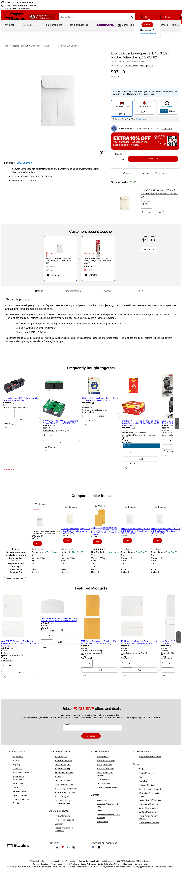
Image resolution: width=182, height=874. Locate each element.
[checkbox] (60, 275)
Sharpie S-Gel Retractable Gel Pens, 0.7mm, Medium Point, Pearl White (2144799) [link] (97, 261)
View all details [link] (24, 163)
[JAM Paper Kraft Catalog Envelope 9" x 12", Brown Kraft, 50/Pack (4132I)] (100, 617)
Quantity (119, 154)
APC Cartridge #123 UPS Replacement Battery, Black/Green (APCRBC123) (60, 422)
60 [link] (93, 403)
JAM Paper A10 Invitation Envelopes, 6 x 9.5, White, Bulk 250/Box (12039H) (139, 642)
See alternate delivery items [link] (94, 410)
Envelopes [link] (49, 46)
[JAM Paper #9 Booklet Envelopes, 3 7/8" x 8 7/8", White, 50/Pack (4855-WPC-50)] (60, 605)
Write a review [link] (131, 65)
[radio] (122, 107)
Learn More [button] (167, 128)
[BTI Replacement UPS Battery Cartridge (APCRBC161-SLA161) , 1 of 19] (22, 385)
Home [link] (7, 46)
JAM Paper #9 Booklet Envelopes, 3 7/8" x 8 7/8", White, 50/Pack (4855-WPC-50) (59, 619)
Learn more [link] (149, 94)
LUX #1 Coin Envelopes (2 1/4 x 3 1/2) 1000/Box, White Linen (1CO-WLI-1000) (135, 530)
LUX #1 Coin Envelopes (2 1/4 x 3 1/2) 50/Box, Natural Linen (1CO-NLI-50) (159, 193)
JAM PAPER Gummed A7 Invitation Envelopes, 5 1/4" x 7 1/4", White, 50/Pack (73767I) (20, 643)
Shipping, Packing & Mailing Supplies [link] (27, 46)
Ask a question (146, 65)
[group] (22, 423)
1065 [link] (95, 266)
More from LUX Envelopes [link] (69, 46)
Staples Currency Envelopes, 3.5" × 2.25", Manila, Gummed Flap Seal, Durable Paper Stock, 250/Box (105, 530)
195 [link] (53, 425)
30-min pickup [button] (88, 412)
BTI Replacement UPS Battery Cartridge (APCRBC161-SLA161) (21, 399)
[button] (132, 17)
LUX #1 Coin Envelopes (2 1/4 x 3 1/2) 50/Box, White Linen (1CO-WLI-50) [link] (60, 261)
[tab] (39, 291)
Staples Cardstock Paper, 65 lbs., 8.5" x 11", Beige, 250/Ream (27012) (100, 399)
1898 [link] (133, 428)
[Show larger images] (102, 152)
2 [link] (130, 646)
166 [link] (107, 549)
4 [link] (13, 403)
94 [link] (91, 646)
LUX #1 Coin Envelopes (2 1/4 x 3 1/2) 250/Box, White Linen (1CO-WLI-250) (165, 530)
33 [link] (12, 648)
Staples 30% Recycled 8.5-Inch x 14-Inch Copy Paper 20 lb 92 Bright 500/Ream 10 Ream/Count (140, 423)
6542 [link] (173, 425)
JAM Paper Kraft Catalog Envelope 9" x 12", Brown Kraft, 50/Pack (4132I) (98, 642)
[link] (31, 2)
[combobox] (97, 17)
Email (66, 724)
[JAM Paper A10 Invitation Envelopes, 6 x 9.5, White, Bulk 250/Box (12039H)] (140, 617)
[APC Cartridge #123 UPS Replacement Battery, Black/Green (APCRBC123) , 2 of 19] (61, 397)
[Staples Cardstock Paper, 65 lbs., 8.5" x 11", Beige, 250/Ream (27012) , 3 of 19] (101, 385)
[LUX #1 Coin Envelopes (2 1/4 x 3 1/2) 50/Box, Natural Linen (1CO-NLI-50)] (125, 203)
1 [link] (51, 623)
